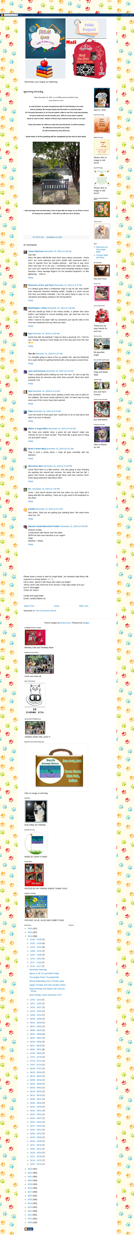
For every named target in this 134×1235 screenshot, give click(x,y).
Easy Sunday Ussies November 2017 (45, 995)
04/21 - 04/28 (36, 1107)
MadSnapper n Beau (37, 308)
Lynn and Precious (37, 371)
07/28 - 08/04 (36, 1053)
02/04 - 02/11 (36, 1149)
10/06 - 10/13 (36, 1015)
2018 (30, 1188)
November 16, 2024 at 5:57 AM (49, 354)
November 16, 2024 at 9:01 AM (62, 428)
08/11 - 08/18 (36, 1045)
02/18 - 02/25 (36, 1141)
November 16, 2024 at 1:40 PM (46, 489)
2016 (30, 1196)
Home (56, 606)
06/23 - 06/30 (36, 1072)
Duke (30, 411)
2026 (30, 928)
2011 (30, 1215)
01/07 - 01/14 (36, 1164)
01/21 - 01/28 (36, 1156)
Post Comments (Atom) (46, 611)
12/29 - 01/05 (36, 939)
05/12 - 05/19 (36, 1095)
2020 (30, 1180)
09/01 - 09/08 (36, 1034)
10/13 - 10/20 (36, 1011)
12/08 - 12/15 (36, 951)
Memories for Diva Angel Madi (102, 249)
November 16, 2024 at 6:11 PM (49, 509)
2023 (30, 1169)
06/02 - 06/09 (36, 1084)
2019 (30, 1184)
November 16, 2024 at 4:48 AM (61, 308)
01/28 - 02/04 (36, 1153)
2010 (30, 1219)
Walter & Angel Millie (38, 428)
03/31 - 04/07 (36, 1118)
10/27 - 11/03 (36, 1003)
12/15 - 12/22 (36, 947)
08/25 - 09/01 (36, 1038)
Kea (30, 333)
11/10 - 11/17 (36, 966)
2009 (30, 1222)
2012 (30, 1211)
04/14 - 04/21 (36, 1110)
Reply (30, 277)
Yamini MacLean (36, 251)
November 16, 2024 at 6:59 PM (74, 526)
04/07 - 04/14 (36, 1114)
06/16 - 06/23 (36, 1076)
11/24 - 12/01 (36, 959)
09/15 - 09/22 (36, 1026)
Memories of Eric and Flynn (41, 285)
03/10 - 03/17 (36, 1130)
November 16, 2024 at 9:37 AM (60, 449)
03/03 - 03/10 (36, 1133)
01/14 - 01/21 (36, 1160)
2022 (30, 1173)
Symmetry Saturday (38, 970)
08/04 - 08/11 (36, 1049)
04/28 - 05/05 (36, 1103)
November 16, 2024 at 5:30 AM (46, 333)
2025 (30, 932)
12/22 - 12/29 (36, 943)
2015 (30, 1199)
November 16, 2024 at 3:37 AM (68, 285)
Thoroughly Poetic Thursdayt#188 (44, 977)
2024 (30, 936)
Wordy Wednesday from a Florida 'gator (46, 981)
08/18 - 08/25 (36, 1042)
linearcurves (65, 623)
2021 (30, 1176)
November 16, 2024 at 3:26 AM (57, 251)
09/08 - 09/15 (36, 1030)
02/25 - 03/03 (36, 1137)
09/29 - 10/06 (36, 1019)
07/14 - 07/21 (36, 1061)
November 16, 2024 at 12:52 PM (58, 466)
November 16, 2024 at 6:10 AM (59, 371)
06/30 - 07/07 (36, 1068)
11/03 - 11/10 (36, 1000)
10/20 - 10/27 (36, 1007)
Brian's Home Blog (37, 449)
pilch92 (31, 509)
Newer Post (29, 606)
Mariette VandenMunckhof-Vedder (44, 526)
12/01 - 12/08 (36, 955)
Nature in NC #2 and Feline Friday (44, 973)
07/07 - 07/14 (36, 1065)
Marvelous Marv (35, 466)
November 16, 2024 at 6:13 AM (46, 391)
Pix (30, 489)
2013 (30, 1207)
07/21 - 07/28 (36, 1057)
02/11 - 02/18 (36, 1145)
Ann (30, 391)
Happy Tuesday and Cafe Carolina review (47, 985)
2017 (30, 1192)
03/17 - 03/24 (36, 1126)
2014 (30, 1203)
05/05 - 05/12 (36, 1099)
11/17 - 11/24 (36, 962)
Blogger (86, 623)
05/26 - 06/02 (36, 1088)
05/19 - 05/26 (36, 1091)
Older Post (83, 606)
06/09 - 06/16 (36, 1080)
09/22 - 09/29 (36, 1023)
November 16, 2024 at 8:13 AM (47, 411)
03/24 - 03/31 (36, 1122)
